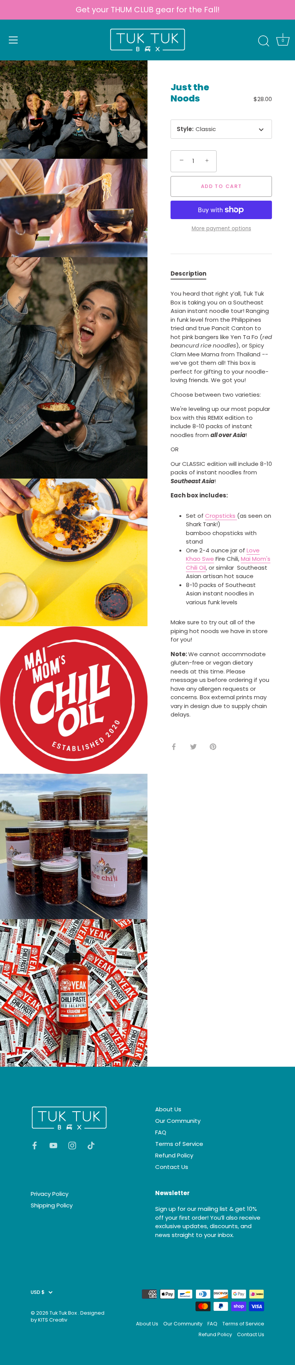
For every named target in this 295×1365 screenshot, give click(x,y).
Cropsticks (221, 516)
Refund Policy (174, 1155)
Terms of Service (179, 1144)
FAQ (160, 1132)
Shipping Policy (52, 1205)
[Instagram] (72, 1145)
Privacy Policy (49, 1194)
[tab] (192, 273)
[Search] (263, 41)
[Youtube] (53, 1145)
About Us (168, 1109)
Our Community (178, 1121)
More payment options (221, 228)
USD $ (38, 1292)
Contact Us (171, 1167)
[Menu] (13, 40)
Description (188, 273)
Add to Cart (221, 186)
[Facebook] (34, 1145)
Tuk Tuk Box (64, 1313)
